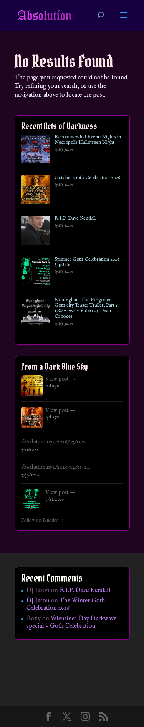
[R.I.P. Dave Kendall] (35, 232)
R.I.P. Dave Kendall (75, 218)
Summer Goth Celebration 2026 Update (87, 262)
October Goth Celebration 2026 (87, 178)
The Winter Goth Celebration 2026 (65, 604)
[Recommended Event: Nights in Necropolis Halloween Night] (35, 150)
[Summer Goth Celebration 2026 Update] (35, 273)
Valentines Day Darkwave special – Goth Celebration (71, 622)
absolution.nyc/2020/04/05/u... (55, 467)
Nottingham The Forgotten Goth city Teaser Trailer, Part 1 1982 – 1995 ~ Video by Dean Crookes (86, 308)
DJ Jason (38, 601)
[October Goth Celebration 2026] (35, 191)
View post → (60, 379)
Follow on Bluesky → (42, 520)
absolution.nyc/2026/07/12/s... (54, 441)
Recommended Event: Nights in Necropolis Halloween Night (88, 140)
